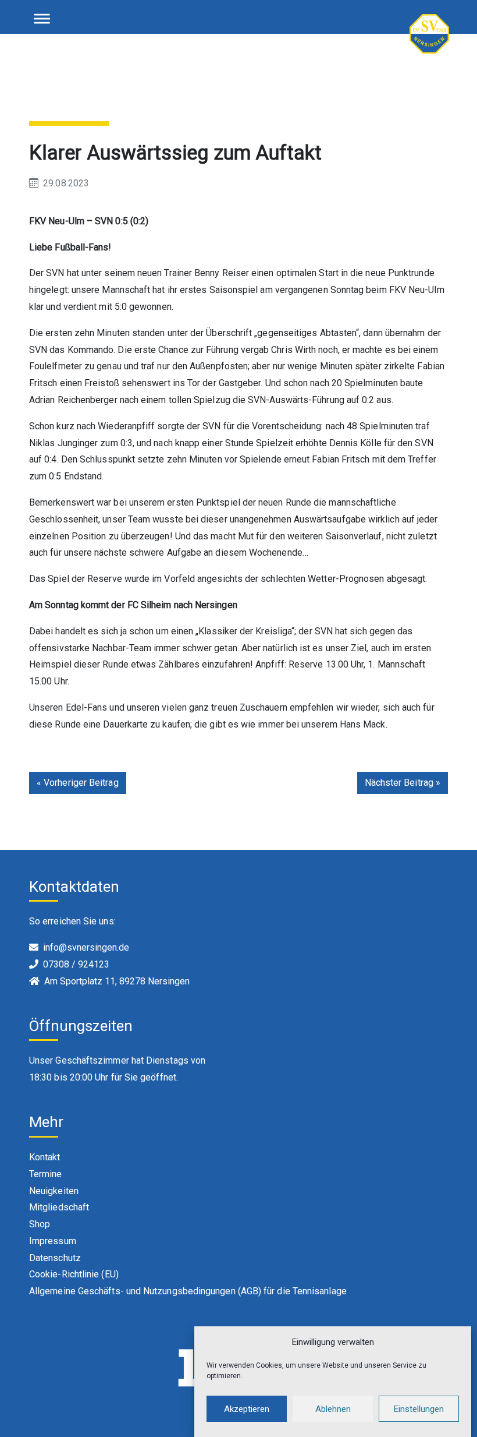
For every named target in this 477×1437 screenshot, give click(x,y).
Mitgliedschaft (59, 1207)
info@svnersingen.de (86, 947)
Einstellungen (419, 1409)
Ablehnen (333, 1409)
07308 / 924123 (76, 964)
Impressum (52, 1241)
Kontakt (44, 1157)
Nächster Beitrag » (402, 782)
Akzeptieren (246, 1409)
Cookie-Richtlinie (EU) (74, 1274)
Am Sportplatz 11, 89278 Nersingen (117, 981)
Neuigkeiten (54, 1190)
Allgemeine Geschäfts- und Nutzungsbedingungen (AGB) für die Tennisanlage (188, 1291)
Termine (45, 1174)
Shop (39, 1224)
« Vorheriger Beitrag (78, 782)
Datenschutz (55, 1257)
